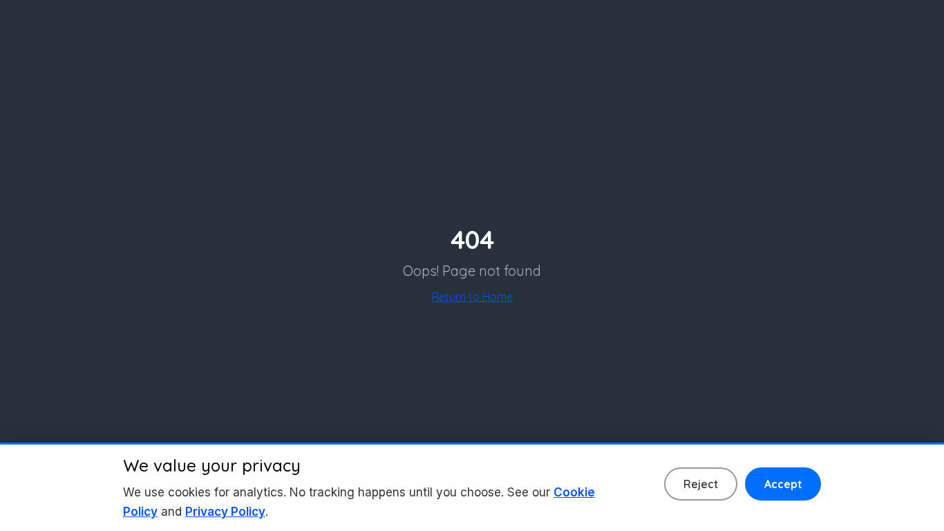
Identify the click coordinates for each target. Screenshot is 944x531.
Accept (783, 484)
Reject (700, 484)
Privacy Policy (225, 512)
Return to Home (472, 297)
